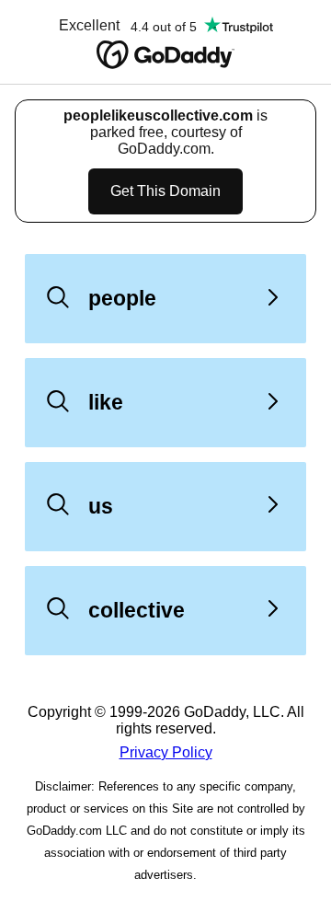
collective (136, 610)
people (122, 298)
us (100, 506)
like (105, 402)
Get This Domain (165, 191)
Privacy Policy (166, 752)
